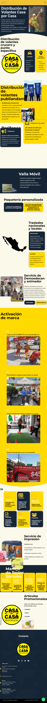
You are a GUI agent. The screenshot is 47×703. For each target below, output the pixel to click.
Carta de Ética (35, 700)
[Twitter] (25, 660)
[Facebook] (18, 660)
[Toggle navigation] (38, 2)
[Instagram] (22, 660)
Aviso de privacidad (28, 700)
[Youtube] (28, 660)
